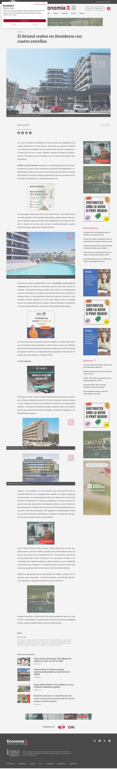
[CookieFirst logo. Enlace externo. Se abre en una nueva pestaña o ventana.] (8, 5)
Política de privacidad (40, 4)
